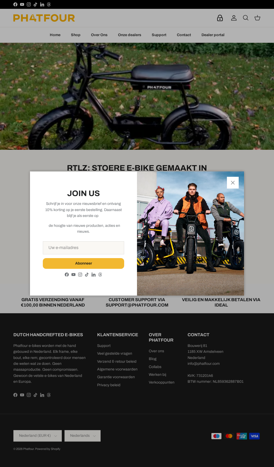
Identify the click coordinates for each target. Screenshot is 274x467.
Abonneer (83, 263)
